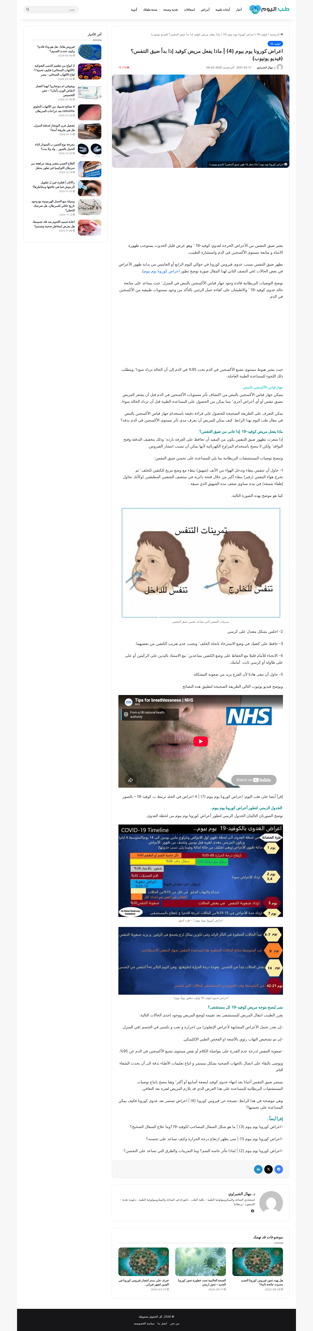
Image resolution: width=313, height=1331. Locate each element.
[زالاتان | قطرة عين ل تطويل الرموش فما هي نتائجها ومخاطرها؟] (89, 188)
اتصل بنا (162, 1323)
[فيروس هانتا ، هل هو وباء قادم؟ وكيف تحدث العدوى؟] (89, 52)
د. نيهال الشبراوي (266, 67)
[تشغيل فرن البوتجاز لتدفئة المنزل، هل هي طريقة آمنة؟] (89, 131)
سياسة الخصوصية (144, 1323)
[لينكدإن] (258, 1169)
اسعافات (189, 9)
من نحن (174, 1323)
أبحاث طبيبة (222, 9)
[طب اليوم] (269, 9)
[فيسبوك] (278, 1169)
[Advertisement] (200, 204)
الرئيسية (275, 34)
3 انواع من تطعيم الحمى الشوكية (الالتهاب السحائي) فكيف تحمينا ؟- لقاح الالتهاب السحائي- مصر (54, 70)
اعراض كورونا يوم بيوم (162, 271)
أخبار (239, 9)
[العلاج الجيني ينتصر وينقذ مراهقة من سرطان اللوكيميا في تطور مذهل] (89, 169)
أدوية (134, 9)
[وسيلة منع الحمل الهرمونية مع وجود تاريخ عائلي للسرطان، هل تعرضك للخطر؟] (89, 207)
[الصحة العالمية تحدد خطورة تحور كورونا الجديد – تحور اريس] (200, 1262)
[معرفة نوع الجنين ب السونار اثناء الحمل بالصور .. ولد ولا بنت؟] (89, 150)
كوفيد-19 (262, 34)
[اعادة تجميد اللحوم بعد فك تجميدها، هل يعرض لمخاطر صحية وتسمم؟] (89, 228)
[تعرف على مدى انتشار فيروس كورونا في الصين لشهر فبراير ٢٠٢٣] (143, 1262)
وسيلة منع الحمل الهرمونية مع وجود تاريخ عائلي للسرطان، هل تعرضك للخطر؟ (53, 205)
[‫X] (268, 1169)
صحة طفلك (150, 9)
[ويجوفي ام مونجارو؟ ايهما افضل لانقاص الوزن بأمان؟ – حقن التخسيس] (89, 92)
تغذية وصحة (170, 9)
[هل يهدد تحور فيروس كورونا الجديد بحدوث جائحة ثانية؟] (257, 1262)
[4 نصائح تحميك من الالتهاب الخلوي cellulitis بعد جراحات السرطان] (89, 112)
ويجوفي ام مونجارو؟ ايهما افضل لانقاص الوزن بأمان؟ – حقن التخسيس (55, 90)
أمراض (205, 9)
